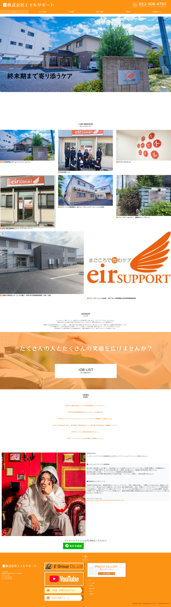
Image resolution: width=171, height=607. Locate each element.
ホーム (14, 11)
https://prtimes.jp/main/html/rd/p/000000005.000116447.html (105, 500)
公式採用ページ (157, 11)
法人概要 (71, 11)
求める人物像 (99, 11)
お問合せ (128, 11)
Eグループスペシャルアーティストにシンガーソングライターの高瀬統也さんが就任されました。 (88, 418)
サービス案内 (42, 11)
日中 (61, 207)
